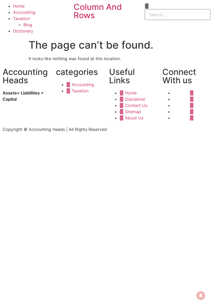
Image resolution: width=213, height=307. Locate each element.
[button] (177, 6)
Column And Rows (98, 11)
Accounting (24, 12)
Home (19, 6)
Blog (27, 24)
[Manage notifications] (201, 295)
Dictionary (23, 31)
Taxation (21, 18)
